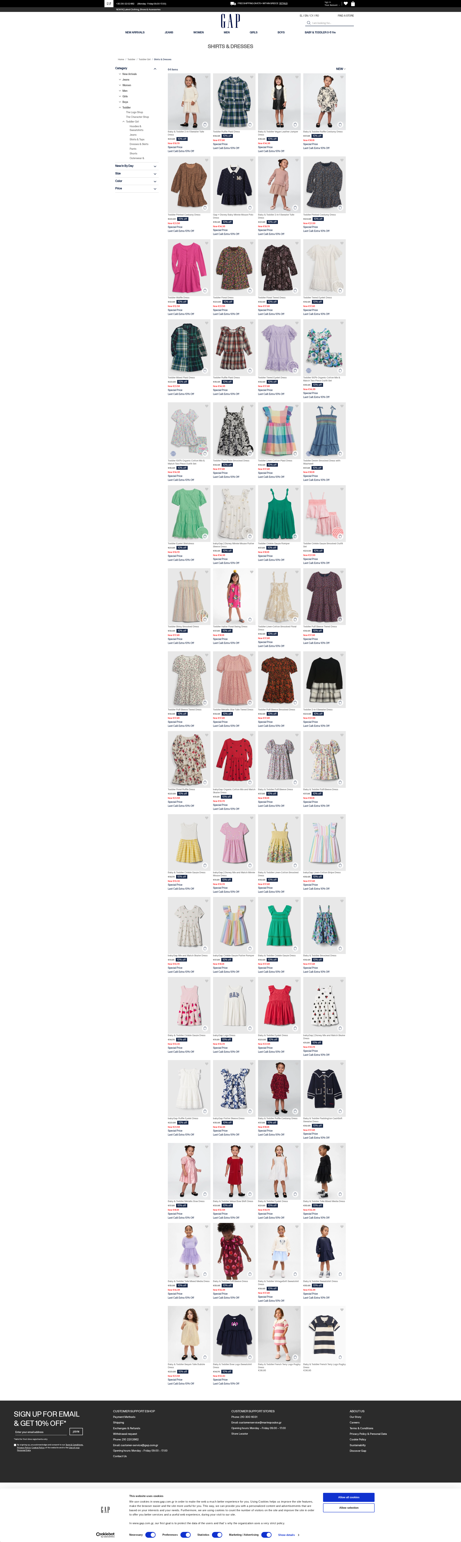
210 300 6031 (248, 1416)
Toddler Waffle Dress (178, 297)
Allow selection (349, 1507)
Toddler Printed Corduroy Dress (184, 214)
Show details (286, 1534)
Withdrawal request (125, 1433)
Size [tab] (118, 173)
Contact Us (120, 1456)
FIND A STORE (346, 15)
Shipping (118, 1422)
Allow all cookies (348, 1497)
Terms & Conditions (361, 1428)
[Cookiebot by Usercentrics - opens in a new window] (105, 1535)
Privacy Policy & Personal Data (368, 1433)
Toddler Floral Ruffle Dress (181, 789)
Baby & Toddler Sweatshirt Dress (320, 1281)
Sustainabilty (358, 1445)
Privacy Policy (24, 1448)
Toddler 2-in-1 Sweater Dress (318, 709)
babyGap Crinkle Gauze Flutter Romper (233, 955)
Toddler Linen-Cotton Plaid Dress (275, 460)
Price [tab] (118, 188)
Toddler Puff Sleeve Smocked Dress (276, 709)
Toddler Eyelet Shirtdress (181, 543)
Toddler (131, 59)
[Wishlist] (346, 3)
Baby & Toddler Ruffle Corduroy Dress (323, 131)
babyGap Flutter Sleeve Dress (229, 1118)
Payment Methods (124, 1416)
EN (306, 15)
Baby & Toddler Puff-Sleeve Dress (275, 789)
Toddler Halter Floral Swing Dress (230, 626)
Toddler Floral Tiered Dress (272, 297)
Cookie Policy (38, 1448)
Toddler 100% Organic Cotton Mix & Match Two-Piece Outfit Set (321, 379)
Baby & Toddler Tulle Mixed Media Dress (324, 1201)
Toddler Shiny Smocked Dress (183, 626)
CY (311, 15)
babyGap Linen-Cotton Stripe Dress (322, 872)
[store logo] (230, 21)
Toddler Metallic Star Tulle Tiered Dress (233, 709)
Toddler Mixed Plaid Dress (181, 377)
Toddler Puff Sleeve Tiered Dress (320, 626)
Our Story (355, 1416)
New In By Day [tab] (124, 166)
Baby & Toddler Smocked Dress (319, 955)
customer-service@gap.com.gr (139, 1445)
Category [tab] (121, 68)
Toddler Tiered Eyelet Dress (317, 297)
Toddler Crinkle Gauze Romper (274, 543)
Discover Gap (358, 1450)
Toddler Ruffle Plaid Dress (226, 131)
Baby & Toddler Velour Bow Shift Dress (233, 1201)
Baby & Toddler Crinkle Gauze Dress (186, 872)
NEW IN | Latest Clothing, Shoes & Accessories (138, 9)
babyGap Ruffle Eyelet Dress (183, 1118)
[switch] (185, 1535)
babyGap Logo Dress (224, 1035)
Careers (355, 1422)
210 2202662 (130, 1439)
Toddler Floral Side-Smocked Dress (231, 460)
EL (301, 15)
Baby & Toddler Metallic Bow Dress (186, 1201)
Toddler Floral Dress (223, 297)
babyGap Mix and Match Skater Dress (188, 955)
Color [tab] (118, 181)
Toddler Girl (145, 59)
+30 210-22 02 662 (125, 4)
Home (121, 59)
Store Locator (239, 1433)
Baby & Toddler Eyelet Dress (273, 1035)
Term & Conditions (74, 1445)
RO (317, 15)
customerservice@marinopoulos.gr (260, 1422)
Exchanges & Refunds (126, 1428)
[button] (309, 23)
